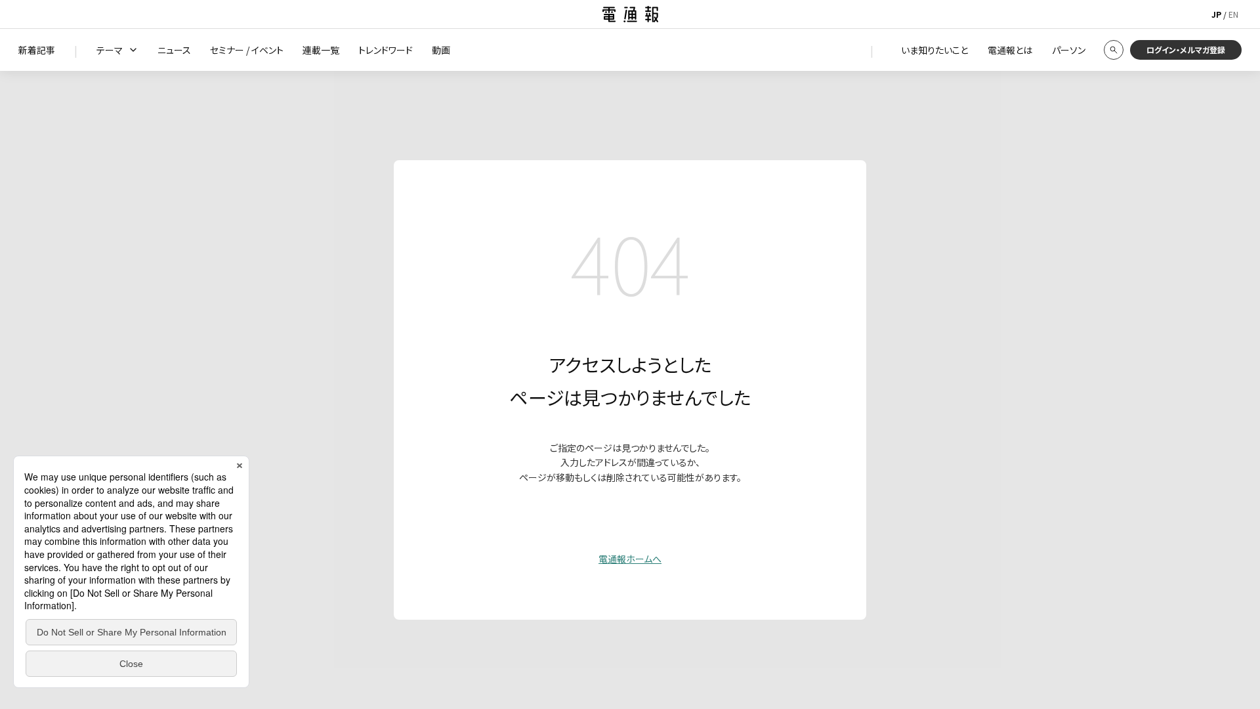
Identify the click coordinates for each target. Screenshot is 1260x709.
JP (1216, 14)
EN (1233, 14)
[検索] (1114, 50)
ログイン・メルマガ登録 (1185, 49)
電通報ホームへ (630, 558)
